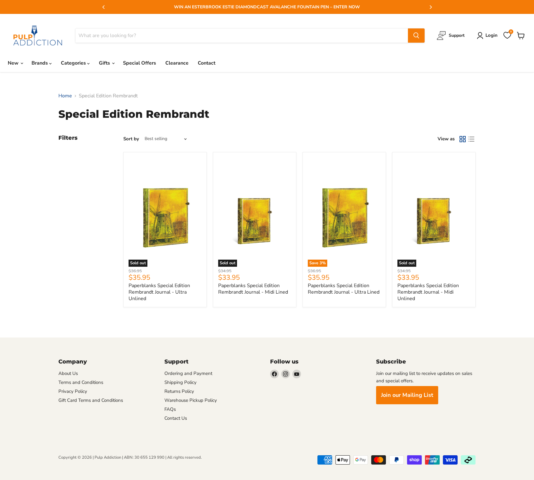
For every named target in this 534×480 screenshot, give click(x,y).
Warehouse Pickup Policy (190, 400)
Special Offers (139, 63)
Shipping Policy (180, 382)
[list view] (471, 139)
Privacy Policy (72, 391)
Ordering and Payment (188, 373)
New (14, 63)
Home (65, 96)
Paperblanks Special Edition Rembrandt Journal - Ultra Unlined (159, 292)
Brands (40, 63)
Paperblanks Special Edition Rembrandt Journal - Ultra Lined (343, 288)
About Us (68, 373)
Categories (74, 63)
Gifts (105, 63)
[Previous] (104, 7)
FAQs (170, 409)
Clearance (177, 63)
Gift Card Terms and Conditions (90, 400)
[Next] (430, 7)
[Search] (416, 35)
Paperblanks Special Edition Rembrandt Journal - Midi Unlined (428, 292)
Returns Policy (179, 391)
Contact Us (175, 418)
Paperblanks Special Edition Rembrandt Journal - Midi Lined (253, 288)
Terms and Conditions (80, 382)
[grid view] (462, 139)
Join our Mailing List (407, 395)
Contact (206, 63)
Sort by (131, 139)
